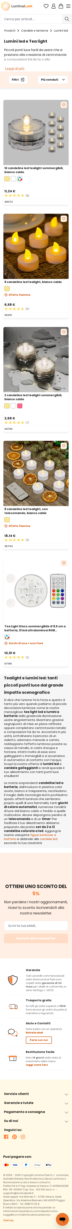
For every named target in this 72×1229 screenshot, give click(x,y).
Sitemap (8, 1220)
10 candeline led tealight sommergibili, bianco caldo (33, 170)
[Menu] (69, 6)
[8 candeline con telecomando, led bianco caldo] (36, 473)
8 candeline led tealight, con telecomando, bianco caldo (26, 511)
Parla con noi (39, 1040)
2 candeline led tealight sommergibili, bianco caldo (33, 397)
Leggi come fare (37, 1065)
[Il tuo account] (53, 6)
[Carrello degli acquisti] (61, 6)
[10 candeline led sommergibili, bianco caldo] (36, 132)
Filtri (15, 80)
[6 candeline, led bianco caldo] (36, 246)
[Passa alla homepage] (17, 6)
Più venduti (49, 80)
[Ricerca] (67, 19)
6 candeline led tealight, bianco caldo (33, 282)
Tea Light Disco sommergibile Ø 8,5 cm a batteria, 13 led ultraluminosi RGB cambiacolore (35, 628)
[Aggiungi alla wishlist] (64, 105)
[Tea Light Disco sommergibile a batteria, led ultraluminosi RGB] (36, 590)
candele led (48, 839)
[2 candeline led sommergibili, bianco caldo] (36, 359)
